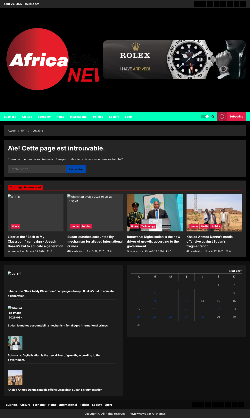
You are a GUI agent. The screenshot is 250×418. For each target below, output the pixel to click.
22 (218, 309)
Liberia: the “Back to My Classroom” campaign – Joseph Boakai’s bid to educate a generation (35, 241)
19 (170, 309)
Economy (44, 116)
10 (138, 301)
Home (60, 116)
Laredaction (17, 251)
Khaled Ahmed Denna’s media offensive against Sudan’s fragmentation (210, 241)
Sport (128, 116)
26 (170, 316)
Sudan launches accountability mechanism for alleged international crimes (94, 241)
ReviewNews (137, 413)
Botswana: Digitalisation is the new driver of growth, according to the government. (153, 241)
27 (186, 316)
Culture (27, 116)
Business (10, 116)
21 (202, 309)
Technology (148, 226)
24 (138, 316)
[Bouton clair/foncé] (205, 116)
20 (186, 309)
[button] (213, 116)
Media (204, 226)
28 (202, 316)
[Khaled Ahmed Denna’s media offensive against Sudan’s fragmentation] (214, 212)
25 (154, 316)
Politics (98, 116)
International (78, 116)
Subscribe (236, 116)
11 (154, 301)
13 (186, 301)
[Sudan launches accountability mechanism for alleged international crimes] (95, 212)
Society (114, 116)
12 (170, 301)
